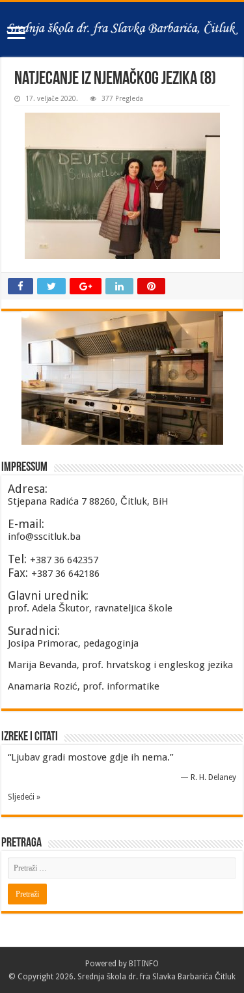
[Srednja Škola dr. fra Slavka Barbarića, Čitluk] (122, 29)
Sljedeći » (24, 797)
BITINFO (144, 963)
